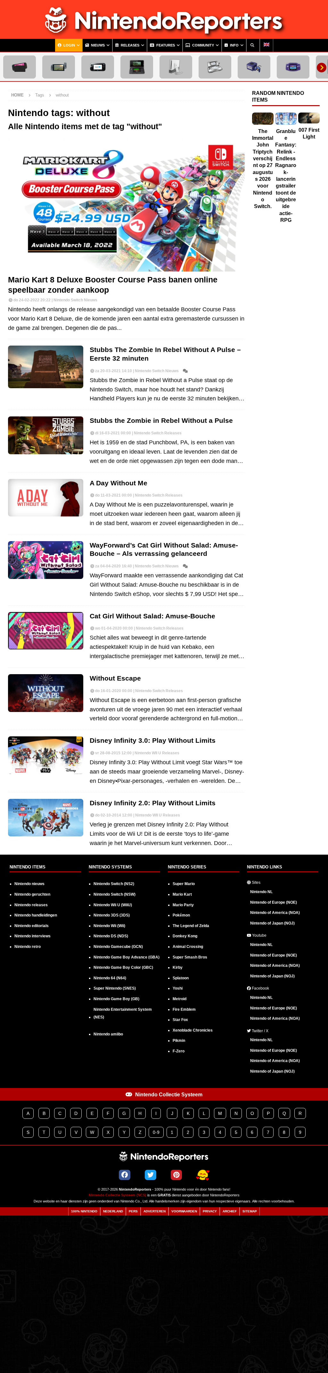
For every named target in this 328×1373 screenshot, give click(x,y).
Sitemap (249, 1211)
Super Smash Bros (190, 957)
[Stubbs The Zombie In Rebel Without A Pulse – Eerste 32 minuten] (45, 367)
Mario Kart (182, 894)
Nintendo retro (27, 946)
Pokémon (181, 915)
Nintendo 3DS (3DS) (112, 915)
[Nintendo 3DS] (136, 67)
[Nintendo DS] (215, 67)
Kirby (178, 967)
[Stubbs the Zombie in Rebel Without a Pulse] (45, 435)
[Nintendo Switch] (58, 67)
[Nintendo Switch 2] (19, 67)
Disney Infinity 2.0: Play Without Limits (153, 803)
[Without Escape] (45, 693)
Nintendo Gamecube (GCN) (118, 946)
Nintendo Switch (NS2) (114, 884)
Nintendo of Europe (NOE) (273, 902)
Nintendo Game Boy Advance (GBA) (127, 957)
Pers (133, 1211)
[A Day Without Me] (45, 498)
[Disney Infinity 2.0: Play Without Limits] (45, 818)
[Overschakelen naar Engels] (266, 45)
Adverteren (155, 1211)
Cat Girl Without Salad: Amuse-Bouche (152, 616)
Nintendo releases (31, 905)
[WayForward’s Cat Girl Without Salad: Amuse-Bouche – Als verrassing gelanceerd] (45, 560)
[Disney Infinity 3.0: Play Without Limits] (45, 755)
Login (68, 45)
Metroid (179, 999)
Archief (230, 1211)
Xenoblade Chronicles (193, 1030)
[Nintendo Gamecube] (254, 67)
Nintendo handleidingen (35, 915)
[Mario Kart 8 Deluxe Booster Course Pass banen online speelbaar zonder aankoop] (126, 205)
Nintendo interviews (32, 936)
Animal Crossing (188, 946)
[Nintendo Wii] (175, 67)
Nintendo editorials (31, 926)
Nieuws (97, 45)
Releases (129, 45)
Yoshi (178, 988)
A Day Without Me (118, 483)
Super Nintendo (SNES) (115, 988)
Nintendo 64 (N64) (110, 978)
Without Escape (115, 678)
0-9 (156, 1132)
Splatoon (181, 978)
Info (234, 45)
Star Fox (180, 1019)
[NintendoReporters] (164, 34)
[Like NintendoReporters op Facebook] (124, 1175)
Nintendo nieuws (29, 884)
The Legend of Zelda (191, 926)
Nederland (113, 1211)
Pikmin (179, 1040)
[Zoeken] (253, 45)
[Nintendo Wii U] (97, 67)
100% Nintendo (84, 1211)
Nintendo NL (261, 892)
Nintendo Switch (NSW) (114, 894)
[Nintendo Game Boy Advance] (293, 67)
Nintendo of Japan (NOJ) (272, 923)
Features (165, 45)
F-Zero (178, 1051)
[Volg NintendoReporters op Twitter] (150, 1175)
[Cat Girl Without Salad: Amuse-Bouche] (45, 631)
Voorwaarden (184, 1211)
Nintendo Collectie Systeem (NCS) (117, 1195)
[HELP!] (202, 1175)
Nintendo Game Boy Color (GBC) (123, 967)
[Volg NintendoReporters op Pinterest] (176, 1175)
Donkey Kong (185, 936)
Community (202, 45)
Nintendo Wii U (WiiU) (113, 905)
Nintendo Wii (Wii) (109, 926)
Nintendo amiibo (108, 1034)
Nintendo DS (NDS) (111, 936)
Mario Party (183, 905)
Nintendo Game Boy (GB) (116, 999)
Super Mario (184, 884)
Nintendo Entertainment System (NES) (123, 1013)
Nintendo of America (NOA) (275, 912)
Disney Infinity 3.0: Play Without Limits (153, 740)
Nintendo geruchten (32, 894)
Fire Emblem (184, 1009)
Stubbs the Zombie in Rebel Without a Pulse (161, 420)
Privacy (210, 1211)
